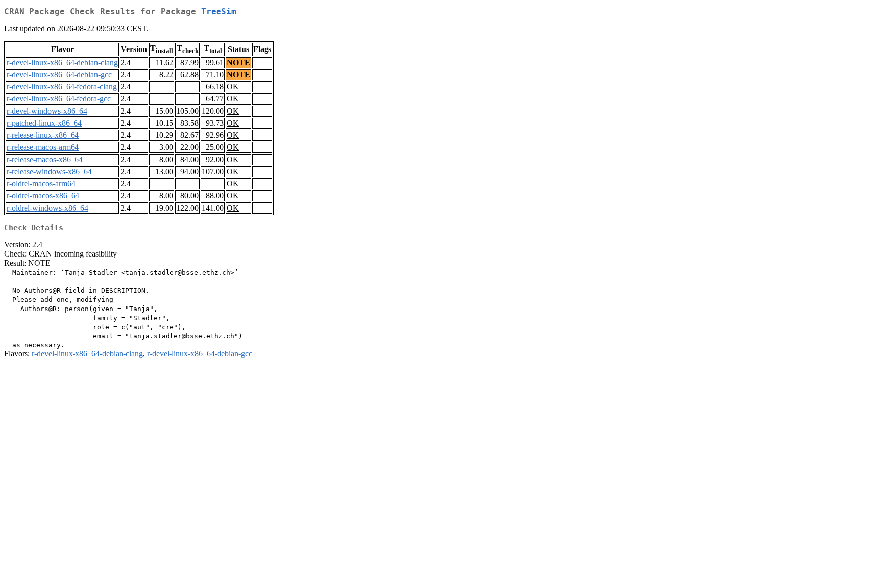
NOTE (238, 62)
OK (233, 86)
